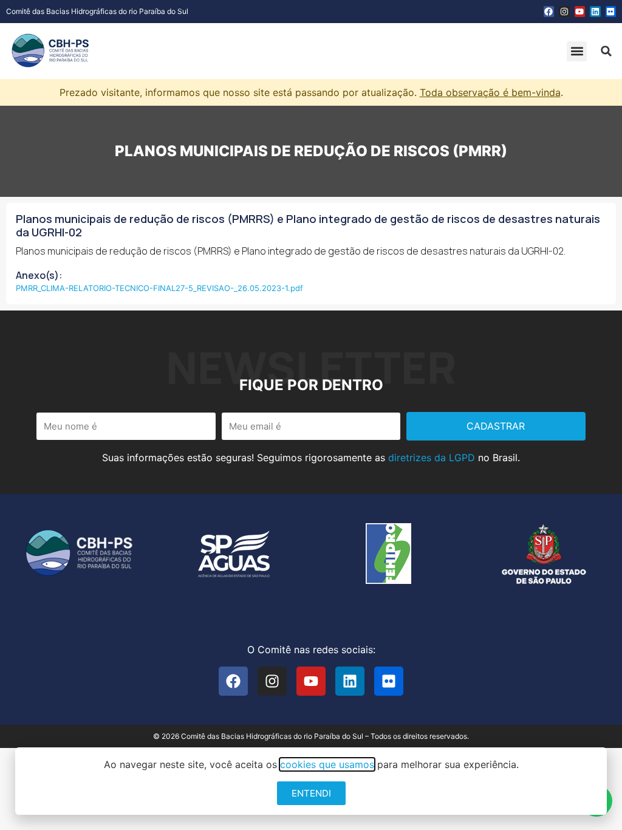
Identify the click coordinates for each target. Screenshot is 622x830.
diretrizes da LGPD (431, 457)
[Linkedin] (595, 11)
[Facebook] (549, 11)
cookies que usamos (327, 764)
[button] (577, 51)
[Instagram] (564, 11)
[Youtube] (580, 11)
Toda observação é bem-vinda (490, 92)
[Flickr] (611, 11)
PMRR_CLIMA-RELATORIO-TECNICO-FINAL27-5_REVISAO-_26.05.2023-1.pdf (159, 288)
